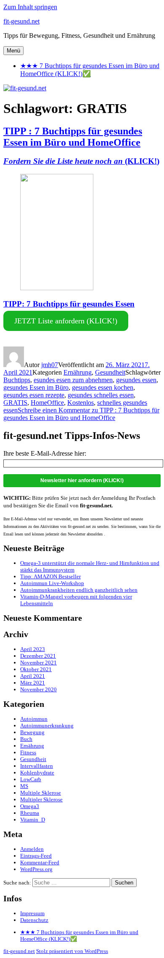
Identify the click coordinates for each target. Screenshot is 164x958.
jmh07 (49, 364)
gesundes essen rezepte (33, 395)
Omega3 (29, 806)
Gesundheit (110, 372)
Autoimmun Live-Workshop (52, 583)
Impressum (32, 913)
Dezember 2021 (38, 656)
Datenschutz (34, 920)
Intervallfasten (36, 766)
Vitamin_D (32, 819)
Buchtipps (16, 379)
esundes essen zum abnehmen (73, 379)
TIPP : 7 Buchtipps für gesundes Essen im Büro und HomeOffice (72, 137)
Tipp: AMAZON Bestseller (50, 576)
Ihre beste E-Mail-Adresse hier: (44, 453)
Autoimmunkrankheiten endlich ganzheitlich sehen (79, 590)
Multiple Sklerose (40, 793)
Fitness (28, 752)
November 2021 (38, 662)
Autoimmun (34, 719)
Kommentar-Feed (39, 862)
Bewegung (32, 732)
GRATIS (15, 402)
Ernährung (77, 372)
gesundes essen (136, 379)
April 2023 (32, 649)
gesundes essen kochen (102, 387)
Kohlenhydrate (37, 772)
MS (24, 786)
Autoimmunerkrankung (47, 725)
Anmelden (32, 849)
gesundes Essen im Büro (36, 387)
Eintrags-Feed (36, 856)
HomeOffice (47, 402)
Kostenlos (80, 402)
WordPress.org (36, 869)
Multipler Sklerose (41, 799)
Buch (26, 739)
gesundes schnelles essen (101, 395)
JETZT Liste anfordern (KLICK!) (65, 321)
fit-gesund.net (21, 21)
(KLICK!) (81, 161)
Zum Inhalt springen (30, 6)
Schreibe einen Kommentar (81, 414)
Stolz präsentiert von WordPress (72, 951)
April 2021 (32, 676)
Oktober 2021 (36, 669)
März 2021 (32, 683)
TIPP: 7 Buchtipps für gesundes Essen (69, 303)
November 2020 (38, 689)
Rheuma (29, 813)
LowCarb (30, 779)
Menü (13, 50)
